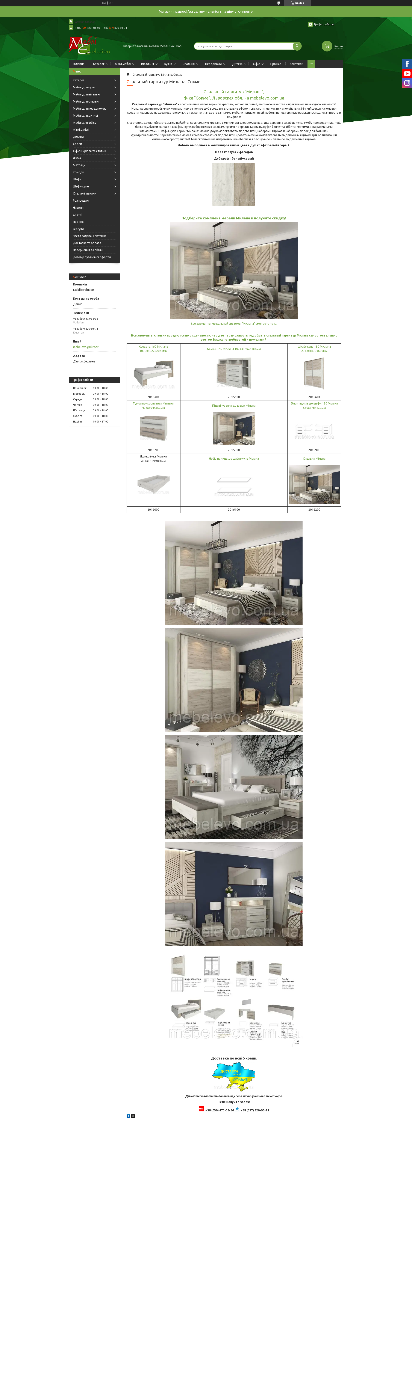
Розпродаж (81, 200)
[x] (133, 1116)
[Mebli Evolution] (93, 45)
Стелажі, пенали (84, 193)
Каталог (99, 63)
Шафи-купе (81, 186)
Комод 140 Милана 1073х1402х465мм (234, 348)
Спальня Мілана (314, 458)
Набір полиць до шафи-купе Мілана (234, 458)
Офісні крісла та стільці (89, 151)
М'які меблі (123, 63)
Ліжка (77, 158)
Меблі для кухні (84, 87)
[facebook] (128, 1116)
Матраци (79, 165)
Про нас (275, 63)
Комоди (78, 172)
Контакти (296, 63)
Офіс (256, 63)
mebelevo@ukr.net (85, 347)
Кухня (168, 63)
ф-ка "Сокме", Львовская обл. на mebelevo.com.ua (234, 98)
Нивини (78, 207)
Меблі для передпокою (89, 108)
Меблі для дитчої (85, 115)
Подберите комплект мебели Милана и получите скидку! (234, 218)
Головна (78, 63)
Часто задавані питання (89, 236)
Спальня (189, 63)
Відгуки (78, 229)
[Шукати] (297, 46)
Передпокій (213, 63)
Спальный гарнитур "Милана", (234, 91)
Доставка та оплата (87, 243)
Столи (77, 144)
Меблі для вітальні (86, 94)
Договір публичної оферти (92, 257)
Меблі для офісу (84, 122)
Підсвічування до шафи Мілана (234, 405)
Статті (77, 214)
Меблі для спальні (86, 101)
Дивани (78, 137)
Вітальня (147, 63)
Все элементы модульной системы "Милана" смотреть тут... (234, 323)
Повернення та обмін (88, 250)
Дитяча (237, 63)
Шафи (77, 179)
